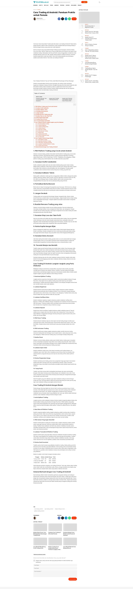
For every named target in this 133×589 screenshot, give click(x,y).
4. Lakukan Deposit (41, 128)
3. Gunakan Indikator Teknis (41, 109)
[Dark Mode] (99, 2)
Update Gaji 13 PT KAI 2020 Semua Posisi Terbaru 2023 (91, 32)
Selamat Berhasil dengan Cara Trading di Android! (46, 146)
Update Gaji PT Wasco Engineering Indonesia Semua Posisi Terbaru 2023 (91, 57)
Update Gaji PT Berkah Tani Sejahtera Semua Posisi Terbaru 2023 (67, 99)
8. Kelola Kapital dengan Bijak (41, 117)
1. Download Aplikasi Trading (43, 123)
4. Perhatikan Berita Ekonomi (41, 111)
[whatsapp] (69, 18)
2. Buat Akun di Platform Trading (44, 141)
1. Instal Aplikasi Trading (42, 139)
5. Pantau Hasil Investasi (42, 145)
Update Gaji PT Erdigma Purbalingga (91, 76)
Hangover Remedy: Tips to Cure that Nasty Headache (41, 99)
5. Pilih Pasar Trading (41, 129)
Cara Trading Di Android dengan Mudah (44, 138)
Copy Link (74, 18)
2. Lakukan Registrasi (41, 125)
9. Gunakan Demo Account (41, 119)
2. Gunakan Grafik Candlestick (41, 108)
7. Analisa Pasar (40, 132)
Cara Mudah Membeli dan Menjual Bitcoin (69, 547)
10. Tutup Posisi (41, 136)
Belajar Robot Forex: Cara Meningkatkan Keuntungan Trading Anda (40, 534)
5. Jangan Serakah (39, 112)
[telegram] (66, 18)
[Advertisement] (55, 32)
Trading (38, 9)
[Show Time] (45, 19)
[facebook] (59, 18)
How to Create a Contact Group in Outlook (91, 45)
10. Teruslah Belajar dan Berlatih (43, 120)
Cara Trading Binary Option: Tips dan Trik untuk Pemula (92, 50)
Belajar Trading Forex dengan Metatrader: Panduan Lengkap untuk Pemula (54, 548)
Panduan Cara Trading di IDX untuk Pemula (54, 533)
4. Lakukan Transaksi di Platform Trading (46, 143)
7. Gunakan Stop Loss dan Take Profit (43, 116)
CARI (84, 2)
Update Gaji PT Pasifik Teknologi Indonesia (54, 99)
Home (34, 9)
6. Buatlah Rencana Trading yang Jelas (44, 114)
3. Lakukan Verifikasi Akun (42, 126)
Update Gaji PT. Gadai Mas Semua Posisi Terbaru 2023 (91, 81)
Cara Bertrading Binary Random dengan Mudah (91, 63)
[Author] (34, 18)
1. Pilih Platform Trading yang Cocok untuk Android (46, 106)
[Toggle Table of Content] (74, 104)
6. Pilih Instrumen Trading (42, 130)
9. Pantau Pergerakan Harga (43, 135)
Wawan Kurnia (39, 18)
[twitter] (62, 18)
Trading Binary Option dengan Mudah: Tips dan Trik (91, 70)
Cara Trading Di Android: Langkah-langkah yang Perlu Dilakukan (49, 122)
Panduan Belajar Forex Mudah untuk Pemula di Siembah (69, 534)
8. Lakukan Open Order (42, 133)
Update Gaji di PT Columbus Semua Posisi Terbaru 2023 (91, 39)
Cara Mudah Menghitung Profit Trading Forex (39, 547)
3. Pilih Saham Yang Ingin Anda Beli (45, 142)
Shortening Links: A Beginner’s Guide (89, 26)
